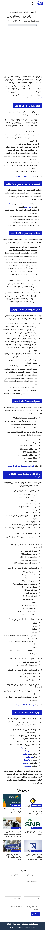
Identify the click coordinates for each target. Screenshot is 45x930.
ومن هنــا (27, 206)
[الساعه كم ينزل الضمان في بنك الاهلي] (12, 800)
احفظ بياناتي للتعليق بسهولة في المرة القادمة (24, 908)
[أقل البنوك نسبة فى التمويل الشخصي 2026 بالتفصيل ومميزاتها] (12, 823)
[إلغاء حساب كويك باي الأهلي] (33, 823)
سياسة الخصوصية (23, 927)
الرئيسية (32, 927)
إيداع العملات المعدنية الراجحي (22, 704)
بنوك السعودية (36, 805)
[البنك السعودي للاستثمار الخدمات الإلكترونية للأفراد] (33, 800)
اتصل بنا (12, 927)
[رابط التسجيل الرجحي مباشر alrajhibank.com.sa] (33, 846)
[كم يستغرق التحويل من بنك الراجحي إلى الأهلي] (12, 846)
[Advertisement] (22, 51)
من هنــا (11, 203)
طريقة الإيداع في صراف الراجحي (22, 176)
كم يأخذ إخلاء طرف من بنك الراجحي (21, 465)
